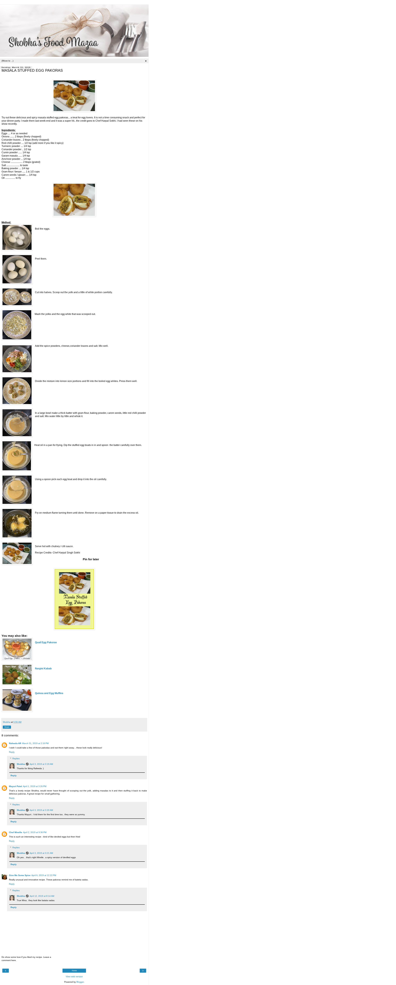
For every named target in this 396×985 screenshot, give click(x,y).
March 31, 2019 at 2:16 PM (35, 743)
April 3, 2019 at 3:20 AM (41, 810)
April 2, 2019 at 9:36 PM (35, 832)
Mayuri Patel (15, 786)
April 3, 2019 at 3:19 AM (41, 764)
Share (6, 727)
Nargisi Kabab (43, 668)
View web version (74, 976)
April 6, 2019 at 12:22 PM (43, 875)
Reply (12, 752)
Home (74, 971)
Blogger (80, 982)
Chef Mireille (15, 832)
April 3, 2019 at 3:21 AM (41, 853)
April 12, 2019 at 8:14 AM (42, 896)
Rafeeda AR (15, 743)
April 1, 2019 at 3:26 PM (34, 786)
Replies (16, 758)
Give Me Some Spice (19, 875)
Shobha (21, 764)
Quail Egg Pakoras (46, 642)
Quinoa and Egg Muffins (49, 693)
